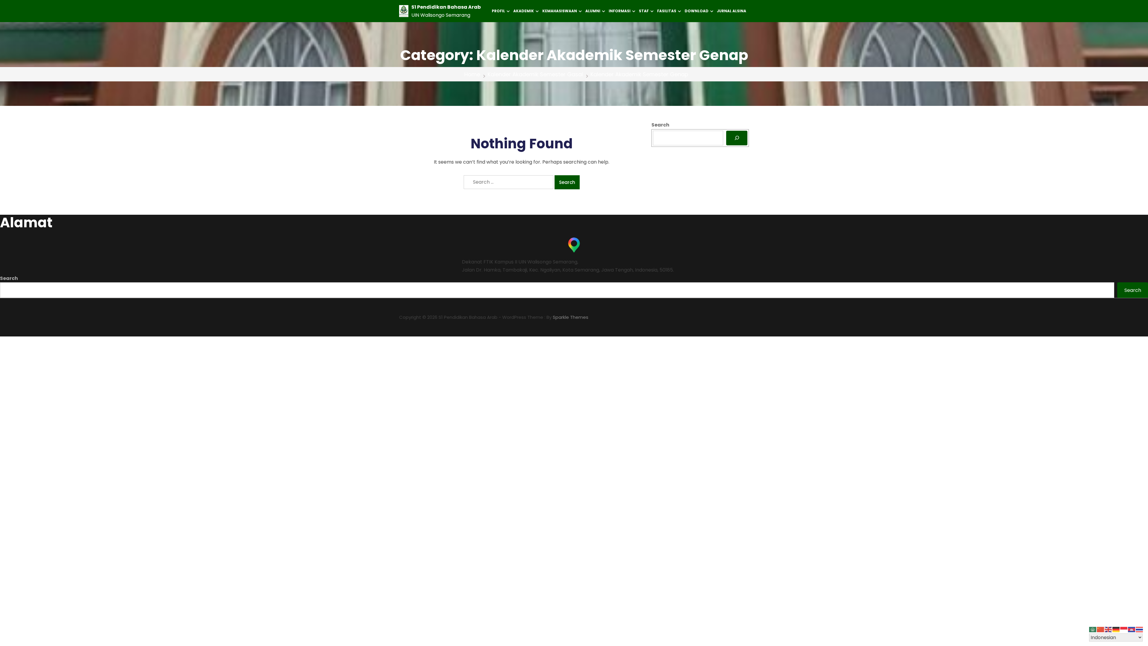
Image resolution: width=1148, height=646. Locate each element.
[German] (1116, 629)
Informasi (620, 10)
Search (660, 124)
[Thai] (1140, 629)
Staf (644, 10)
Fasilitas (666, 10)
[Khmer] (1132, 629)
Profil (498, 10)
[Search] (736, 138)
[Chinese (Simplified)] (1101, 629)
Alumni (592, 10)
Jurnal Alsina (731, 10)
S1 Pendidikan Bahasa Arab (446, 7)
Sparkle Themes (570, 317)
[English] (1108, 629)
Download (697, 10)
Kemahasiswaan (559, 10)
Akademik (523, 10)
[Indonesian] (1124, 629)
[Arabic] (1093, 629)
